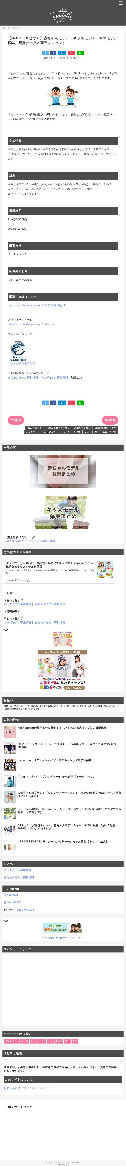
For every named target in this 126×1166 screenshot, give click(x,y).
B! (62, 52)
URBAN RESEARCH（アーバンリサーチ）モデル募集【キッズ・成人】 (63, 841)
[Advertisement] (63, 989)
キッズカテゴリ (52, 432)
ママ (50, 1041)
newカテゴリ (33, 432)
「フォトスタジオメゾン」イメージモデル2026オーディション (57, 776)
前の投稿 (110, 420)
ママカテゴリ (91, 432)
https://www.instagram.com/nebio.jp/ (31, 324)
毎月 (67, 1041)
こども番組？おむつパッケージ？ (62, 938)
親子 (75, 1041)
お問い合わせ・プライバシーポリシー (27, 1088)
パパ (33, 1041)
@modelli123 (12, 902)
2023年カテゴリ (36, 428)
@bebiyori (11, 895)
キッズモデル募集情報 (54, 377)
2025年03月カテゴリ (105, 428)
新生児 (59, 1041)
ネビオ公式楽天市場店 (21, 363)
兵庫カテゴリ (109, 432)
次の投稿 (15, 420)
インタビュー (12, 1041)
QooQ (68, 1165)
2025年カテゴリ (82, 428)
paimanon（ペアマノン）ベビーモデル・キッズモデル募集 (55, 760)
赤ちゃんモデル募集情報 (23, 377)
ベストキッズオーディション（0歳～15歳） (31, 541)
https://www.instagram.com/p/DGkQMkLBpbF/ (37, 305)
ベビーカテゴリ (72, 432)
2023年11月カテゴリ (59, 428)
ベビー (41, 1041)
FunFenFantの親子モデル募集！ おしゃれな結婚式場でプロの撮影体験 (62, 727)
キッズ (24, 1041)
